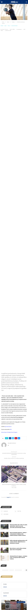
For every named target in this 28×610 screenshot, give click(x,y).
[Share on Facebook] (10, 438)
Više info (5, 587)
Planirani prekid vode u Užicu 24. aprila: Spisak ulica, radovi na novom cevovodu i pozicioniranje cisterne (18, 526)
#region (15, 432)
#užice (2, 432)
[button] (2, 2)
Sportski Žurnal (8, 426)
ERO (11, 429)
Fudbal (13, 21)
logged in (9, 497)
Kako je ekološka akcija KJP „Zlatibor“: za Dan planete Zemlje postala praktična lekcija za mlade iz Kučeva (18, 534)
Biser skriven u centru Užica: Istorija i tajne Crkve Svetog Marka (18, 549)
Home (3, 21)
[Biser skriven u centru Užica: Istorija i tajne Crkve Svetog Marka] (4, 550)
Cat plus (5, 584)
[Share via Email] (19, 438)
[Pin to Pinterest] (16, 438)
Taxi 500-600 (6, 592)
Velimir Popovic (5, 29)
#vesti (12, 432)
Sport (8, 21)
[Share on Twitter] (13, 438)
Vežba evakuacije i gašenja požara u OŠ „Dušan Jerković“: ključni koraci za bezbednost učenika (18, 542)
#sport (5, 432)
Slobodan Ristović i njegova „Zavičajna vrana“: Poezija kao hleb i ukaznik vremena (18, 557)
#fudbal (9, 432)
